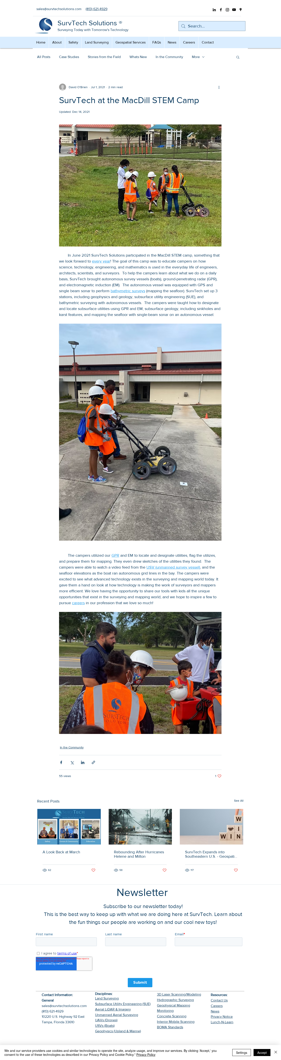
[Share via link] (93, 762)
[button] (238, 57)
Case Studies (69, 57)
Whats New (138, 57)
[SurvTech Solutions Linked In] (214, 9)
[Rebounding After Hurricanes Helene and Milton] (140, 827)
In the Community (169, 57)
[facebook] (221, 9)
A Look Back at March (61, 852)
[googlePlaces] (240, 9)
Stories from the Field (104, 57)
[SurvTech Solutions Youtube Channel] (234, 9)
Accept (262, 1052)
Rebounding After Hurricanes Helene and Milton (139, 854)
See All (238, 800)
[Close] (275, 1052)
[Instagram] (227, 9)
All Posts (43, 57)
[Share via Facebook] (61, 762)
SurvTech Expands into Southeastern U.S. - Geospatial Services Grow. (211, 854)
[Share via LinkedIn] (83, 762)
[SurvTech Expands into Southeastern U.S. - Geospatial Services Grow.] (211, 827)
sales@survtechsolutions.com (64, 1006)
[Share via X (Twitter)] (72, 762)
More (196, 57)
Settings (241, 1052)
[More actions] (219, 87)
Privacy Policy (145, 1054)
